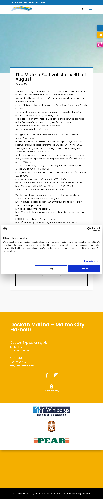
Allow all (84, 268)
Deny (51, 268)
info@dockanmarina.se (22, 365)
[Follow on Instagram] (100, 35)
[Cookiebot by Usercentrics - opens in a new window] (89, 229)
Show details (89, 261)
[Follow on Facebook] (100, 28)
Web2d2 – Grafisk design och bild (74, 493)
